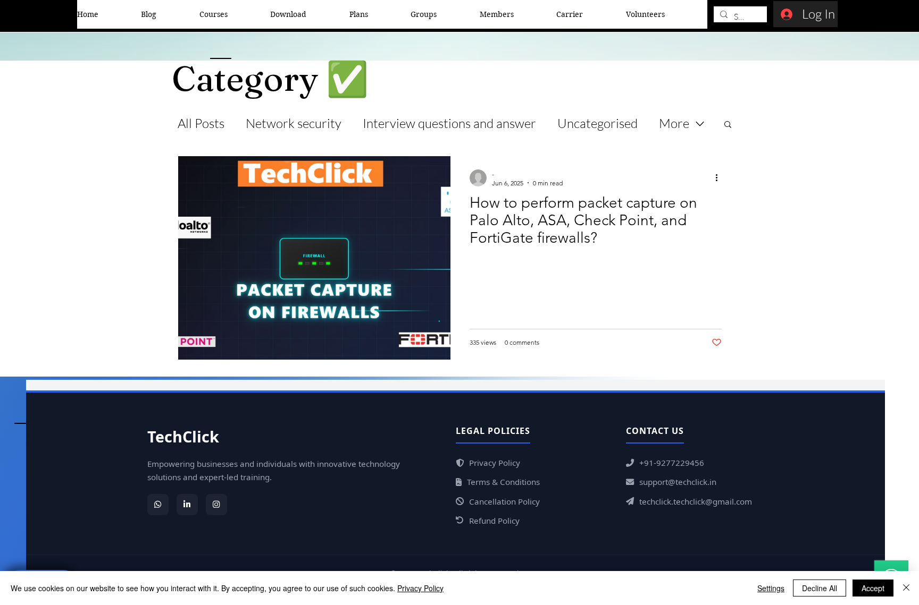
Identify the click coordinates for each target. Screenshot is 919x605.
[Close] (906, 588)
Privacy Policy (420, 588)
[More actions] (720, 178)
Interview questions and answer (449, 123)
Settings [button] (770, 588)
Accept (873, 588)
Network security (293, 123)
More (674, 123)
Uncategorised (597, 123)
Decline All (819, 588)
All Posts (201, 123)
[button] (728, 125)
